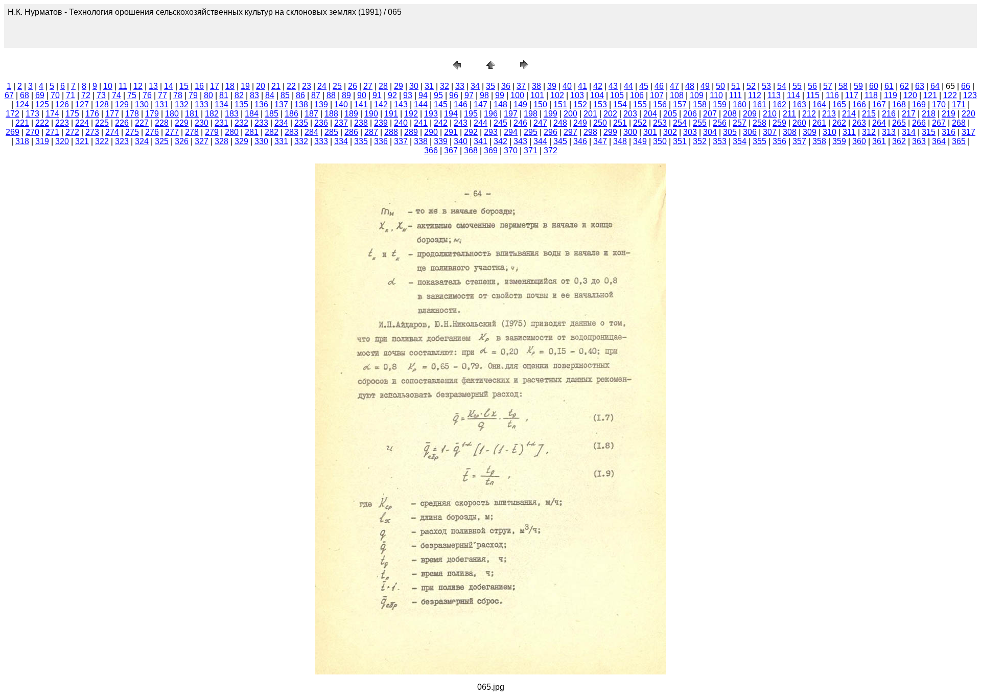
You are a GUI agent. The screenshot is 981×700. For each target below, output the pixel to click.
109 (697, 95)
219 (948, 113)
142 (381, 104)
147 (480, 104)
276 (152, 132)
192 (411, 113)
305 (730, 132)
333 (321, 141)
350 (660, 141)
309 (809, 132)
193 (431, 113)
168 (899, 104)
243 (461, 123)
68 (24, 95)
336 (381, 141)
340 (461, 141)
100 (517, 95)
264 (879, 123)
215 (869, 113)
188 (331, 113)
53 (766, 86)
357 (799, 141)
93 (407, 95)
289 (411, 132)
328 (221, 141)
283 (291, 132)
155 (640, 104)
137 (281, 104)
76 (147, 95)
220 (968, 113)
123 (970, 95)
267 (939, 123)
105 (617, 95)
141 (361, 104)
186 (291, 113)
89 (346, 95)
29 (398, 86)
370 (511, 150)
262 (839, 123)
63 (919, 86)
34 (475, 86)
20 (260, 86)
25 (337, 86)
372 (550, 150)
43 (613, 86)
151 (560, 104)
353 (720, 141)
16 (199, 86)
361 (879, 141)
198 (531, 113)
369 (491, 150)
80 (208, 95)
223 (62, 123)
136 (261, 104)
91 (377, 95)
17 (214, 86)
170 (939, 104)
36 (505, 86)
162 (779, 104)
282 (271, 132)
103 (577, 95)
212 (809, 113)
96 (453, 95)
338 (421, 141)
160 (739, 104)
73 (101, 95)
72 (85, 95)
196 (491, 113)
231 (221, 123)
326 (182, 141)
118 (871, 95)
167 (879, 104)
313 (889, 132)
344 (540, 141)
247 (540, 123)
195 (471, 113)
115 (813, 95)
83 (254, 95)
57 (827, 86)
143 (401, 104)
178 (132, 113)
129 (122, 104)
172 (12, 113)
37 (521, 86)
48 (689, 86)
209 (750, 113)
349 (640, 141)
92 (392, 95)
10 (107, 86)
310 (829, 132)
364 (939, 141)
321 (82, 141)
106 (637, 95)
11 (123, 86)
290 (431, 132)
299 (610, 132)
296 (550, 132)
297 (570, 132)
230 (201, 123)
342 (500, 141)
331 (281, 141)
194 (451, 113)
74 (116, 95)
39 (551, 86)
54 (781, 86)
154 (620, 104)
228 (162, 123)
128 (102, 104)
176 (92, 113)
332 (301, 141)
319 (42, 141)
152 (580, 104)
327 (201, 141)
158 (700, 104)
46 (659, 86)
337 (401, 141)
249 (580, 123)
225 (102, 123)
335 (361, 141)
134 (221, 104)
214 (849, 113)
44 (628, 86)
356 (779, 141)
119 (890, 95)
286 (351, 132)
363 (919, 141)
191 (391, 113)
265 (899, 123)
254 (680, 123)
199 (550, 113)
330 (261, 141)
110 (716, 95)
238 (361, 123)
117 (851, 95)
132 (182, 104)
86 (300, 95)
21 (276, 86)
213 (829, 113)
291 (451, 132)
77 (162, 95)
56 (812, 86)
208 (730, 113)
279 (212, 132)
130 (142, 104)
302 (670, 132)
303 (690, 132)
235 (301, 123)
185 (271, 113)
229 (182, 123)
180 (172, 113)
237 (341, 123)
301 (650, 132)
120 (910, 95)
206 (690, 113)
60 (873, 86)
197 (511, 113)
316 (948, 132)
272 (72, 132)
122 (950, 95)
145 (441, 104)
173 (32, 113)
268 (959, 123)
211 (789, 113)
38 (536, 86)
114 (793, 95)
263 (859, 123)
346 (580, 141)
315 (929, 132)
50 (720, 86)
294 (511, 132)
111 (735, 95)
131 (162, 104)
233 (261, 123)
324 (142, 141)
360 (859, 141)
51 (735, 86)
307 (770, 132)
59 (858, 86)
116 (832, 95)
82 (239, 95)
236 (321, 123)
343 (520, 141)
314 (909, 132)
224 (82, 123)
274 (112, 132)
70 (55, 95)
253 (660, 123)
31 (429, 86)
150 (540, 104)
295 (531, 132)
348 (620, 141)
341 (480, 141)
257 (739, 123)
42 (597, 86)
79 (193, 95)
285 (331, 132)
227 (142, 123)
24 (321, 86)
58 (843, 86)
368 (471, 150)
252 (640, 123)
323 (122, 141)
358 (819, 141)
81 (223, 95)
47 (674, 86)
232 (241, 123)
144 (421, 104)
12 (138, 86)
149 (520, 104)
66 (965, 86)
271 (52, 132)
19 (245, 86)
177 (112, 113)
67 (9, 95)
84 (269, 95)
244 (480, 123)
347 (600, 141)
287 (371, 132)
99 (499, 95)
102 (557, 95)
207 (710, 113)
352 (700, 141)
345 (560, 141)
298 (590, 132)
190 (371, 113)
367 (451, 150)
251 (620, 123)
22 (291, 86)
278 (192, 132)
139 (321, 104)
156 (660, 104)
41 (582, 86)
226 (122, 123)
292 (471, 132)
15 (184, 86)
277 (172, 132)
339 (441, 141)
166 (859, 104)
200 (570, 113)
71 (70, 95)
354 (739, 141)
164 (819, 104)
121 (930, 95)
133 (201, 104)
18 (230, 86)
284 (311, 132)
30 (413, 86)
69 (39, 95)
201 (590, 113)
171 (959, 104)
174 (52, 113)
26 (352, 86)
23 (306, 86)
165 (839, 104)
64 (935, 86)
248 (560, 123)
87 (315, 95)
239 (381, 123)
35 (490, 86)
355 (759, 141)
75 (131, 95)
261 (819, 123)
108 (677, 95)
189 (351, 113)
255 (700, 123)
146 (461, 104)
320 (62, 141)
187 (311, 113)
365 (959, 141)
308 (790, 132)
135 (241, 104)
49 (705, 86)
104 (597, 95)
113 (774, 95)
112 (754, 95)
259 (779, 123)
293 (491, 132)
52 (751, 86)
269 (12, 132)
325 (162, 141)
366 (431, 150)
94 (423, 95)
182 (212, 113)
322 (102, 141)
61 (889, 86)
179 (152, 113)
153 (600, 104)
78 (177, 95)
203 (630, 113)
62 (904, 86)
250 (600, 123)
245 (500, 123)
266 (919, 123)
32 (444, 86)
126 (62, 104)
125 (42, 104)
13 (153, 86)
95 (438, 95)
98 (484, 95)
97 (469, 95)
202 (610, 113)
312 (869, 132)
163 (799, 104)
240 (401, 123)
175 (72, 113)
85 (285, 95)
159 (720, 104)
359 (839, 141)
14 (168, 86)
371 (531, 150)
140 (341, 104)
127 (82, 104)
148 (500, 104)
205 (670, 113)
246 (520, 123)
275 (132, 132)
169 (919, 104)
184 (252, 113)
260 (799, 123)
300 (630, 132)
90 (361, 95)
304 (710, 132)
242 (441, 123)
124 (22, 104)
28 (383, 86)
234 (281, 123)
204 (650, 113)
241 (421, 123)
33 (459, 86)
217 (909, 113)
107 (657, 95)
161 (759, 104)
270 (32, 132)
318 (22, 141)
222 (42, 123)
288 (391, 132)
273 (92, 132)
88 (331, 95)
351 (680, 141)
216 (889, 113)
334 (341, 141)
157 (680, 104)
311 (849, 132)
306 (750, 132)
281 (252, 132)
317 (968, 132)
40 (567, 86)
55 (797, 86)
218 (929, 113)
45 (643, 86)
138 (301, 104)
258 (759, 123)
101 (537, 95)
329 (241, 141)
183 (232, 113)
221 (22, 123)
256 (720, 123)
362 (899, 141)
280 (232, 132)
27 (367, 86)
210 (770, 113)
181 (192, 113)
